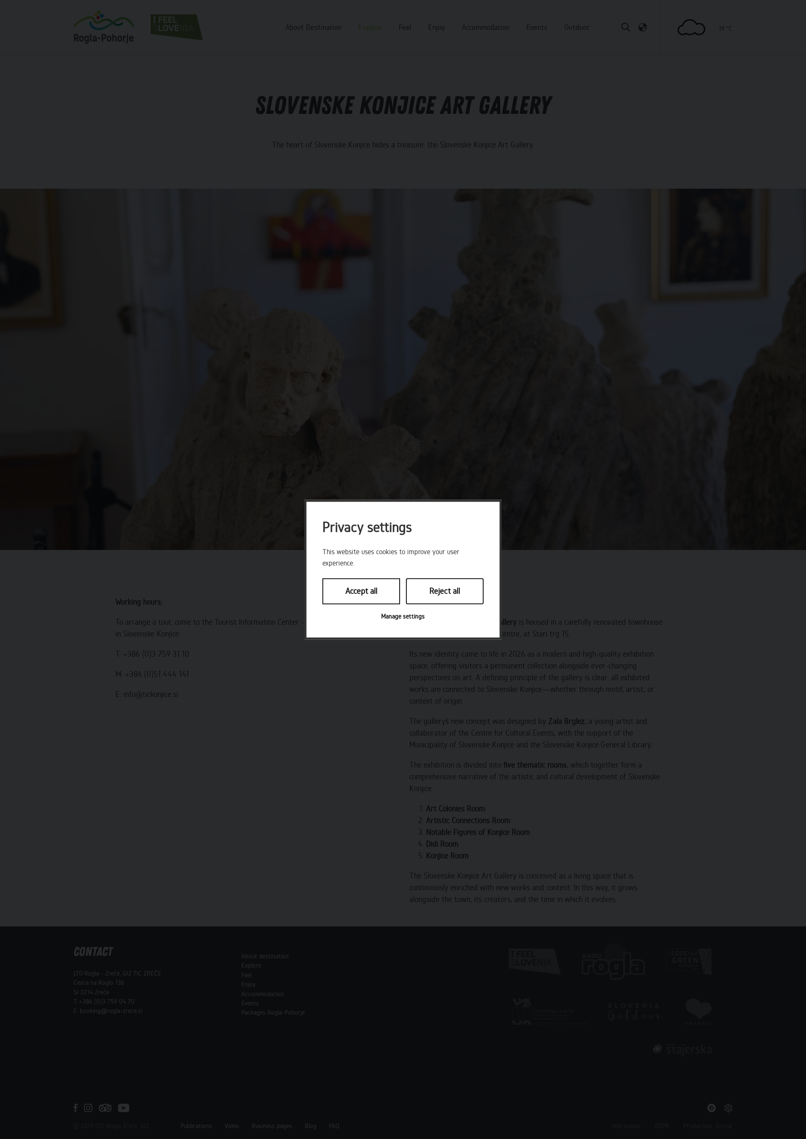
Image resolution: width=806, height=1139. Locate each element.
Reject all (444, 591)
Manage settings (403, 616)
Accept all (361, 591)
